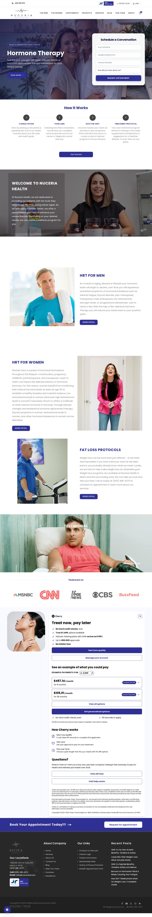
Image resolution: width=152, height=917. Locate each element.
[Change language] (140, 616)
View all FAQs (97, 773)
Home (48, 850)
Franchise (50, 872)
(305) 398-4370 (17, 868)
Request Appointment (118, 78)
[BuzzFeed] (129, 595)
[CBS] (102, 595)
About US (50, 858)
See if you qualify (97, 650)
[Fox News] (76, 595)
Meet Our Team (52, 868)
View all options (97, 704)
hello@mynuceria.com (23, 875)
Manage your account (97, 658)
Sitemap (26, 906)
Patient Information (88, 858)
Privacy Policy (15, 906)
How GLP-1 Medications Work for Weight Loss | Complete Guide (124, 881)
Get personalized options (97, 711)
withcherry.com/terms (70, 801)
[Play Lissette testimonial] (76, 543)
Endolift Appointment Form (91, 868)
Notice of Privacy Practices (91, 865)
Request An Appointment (123, 824)
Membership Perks (87, 861)
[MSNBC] (23, 595)
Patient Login (124, 3)
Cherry (70, 764)
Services (49, 854)
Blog (47, 865)
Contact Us (51, 861)
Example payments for (65, 672)
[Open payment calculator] (7, 909)
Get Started (76, 154)
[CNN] (49, 595)
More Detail (89, 322)
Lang (137, 3)
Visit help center (97, 781)
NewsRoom (51, 876)
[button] (69, 568)
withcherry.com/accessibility (62, 809)
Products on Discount (88, 850)
